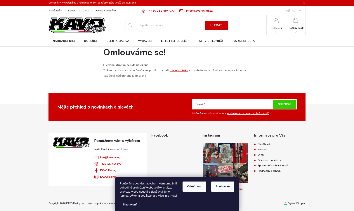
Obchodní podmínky (106, 10)
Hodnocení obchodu (269, 171)
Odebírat (284, 104)
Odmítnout (194, 186)
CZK (294, 10)
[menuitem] (64, 41)
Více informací (167, 196)
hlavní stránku (179, 70)
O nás (86, 10)
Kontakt (72, 10)
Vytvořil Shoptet (297, 203)
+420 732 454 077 (111, 164)
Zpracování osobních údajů (273, 165)
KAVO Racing (108, 170)
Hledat (216, 25)
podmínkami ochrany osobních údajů (248, 113)
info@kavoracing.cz (111, 157)
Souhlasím (223, 186)
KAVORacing (108, 177)
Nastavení (130, 205)
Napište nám (55, 10)
